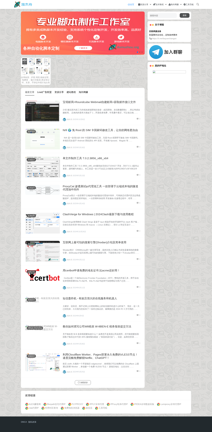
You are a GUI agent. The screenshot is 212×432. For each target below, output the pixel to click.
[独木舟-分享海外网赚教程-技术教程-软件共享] (23, 4)
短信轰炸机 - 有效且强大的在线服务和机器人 (90, 298)
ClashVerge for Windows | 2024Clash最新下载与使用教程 (98, 214)
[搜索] (198, 4)
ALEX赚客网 (35, 404)
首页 (132, 4)
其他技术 (31, 104)
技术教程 (160, 4)
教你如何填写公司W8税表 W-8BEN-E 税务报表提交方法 (97, 326)
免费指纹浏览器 (71, 408)
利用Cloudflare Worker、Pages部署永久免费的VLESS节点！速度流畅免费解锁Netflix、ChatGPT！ (100, 356)
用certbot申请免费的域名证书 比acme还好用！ (91, 270)
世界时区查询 (51, 408)
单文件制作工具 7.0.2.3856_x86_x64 (85, 158)
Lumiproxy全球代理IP (171, 404)
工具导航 (190, 4)
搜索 (184, 15)
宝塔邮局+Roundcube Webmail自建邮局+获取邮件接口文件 (99, 102)
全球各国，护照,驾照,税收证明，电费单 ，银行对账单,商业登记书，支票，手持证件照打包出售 (35, 80)
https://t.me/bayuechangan (164, 38)
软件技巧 (31, 188)
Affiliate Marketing (35, 328)
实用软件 (31, 216)
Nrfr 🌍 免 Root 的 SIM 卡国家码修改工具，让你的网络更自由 (100, 130)
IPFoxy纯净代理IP (119, 404)
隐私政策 (32, 422)
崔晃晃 (89, 408)
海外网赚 (175, 4)
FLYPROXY (77, 404)
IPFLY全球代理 (97, 404)
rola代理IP (34, 408)
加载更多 (84, 382)
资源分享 (144, 4)
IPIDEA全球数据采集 (144, 404)
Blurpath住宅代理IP (56, 404)
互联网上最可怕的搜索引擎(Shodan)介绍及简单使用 (94, 242)
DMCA (24, 422)
